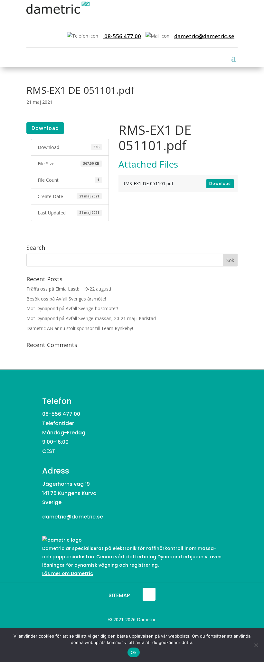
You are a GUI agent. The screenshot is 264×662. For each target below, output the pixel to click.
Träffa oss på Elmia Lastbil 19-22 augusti (68, 289)
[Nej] (256, 645)
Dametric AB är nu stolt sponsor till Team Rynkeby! (79, 328)
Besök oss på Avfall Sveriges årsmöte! (66, 299)
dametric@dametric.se (204, 36)
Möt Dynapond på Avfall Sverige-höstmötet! (72, 308)
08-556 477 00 (122, 36)
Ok (134, 652)
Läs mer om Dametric (67, 573)
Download (45, 128)
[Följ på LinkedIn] (149, 594)
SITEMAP (119, 595)
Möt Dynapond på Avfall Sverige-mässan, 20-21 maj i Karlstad (91, 318)
